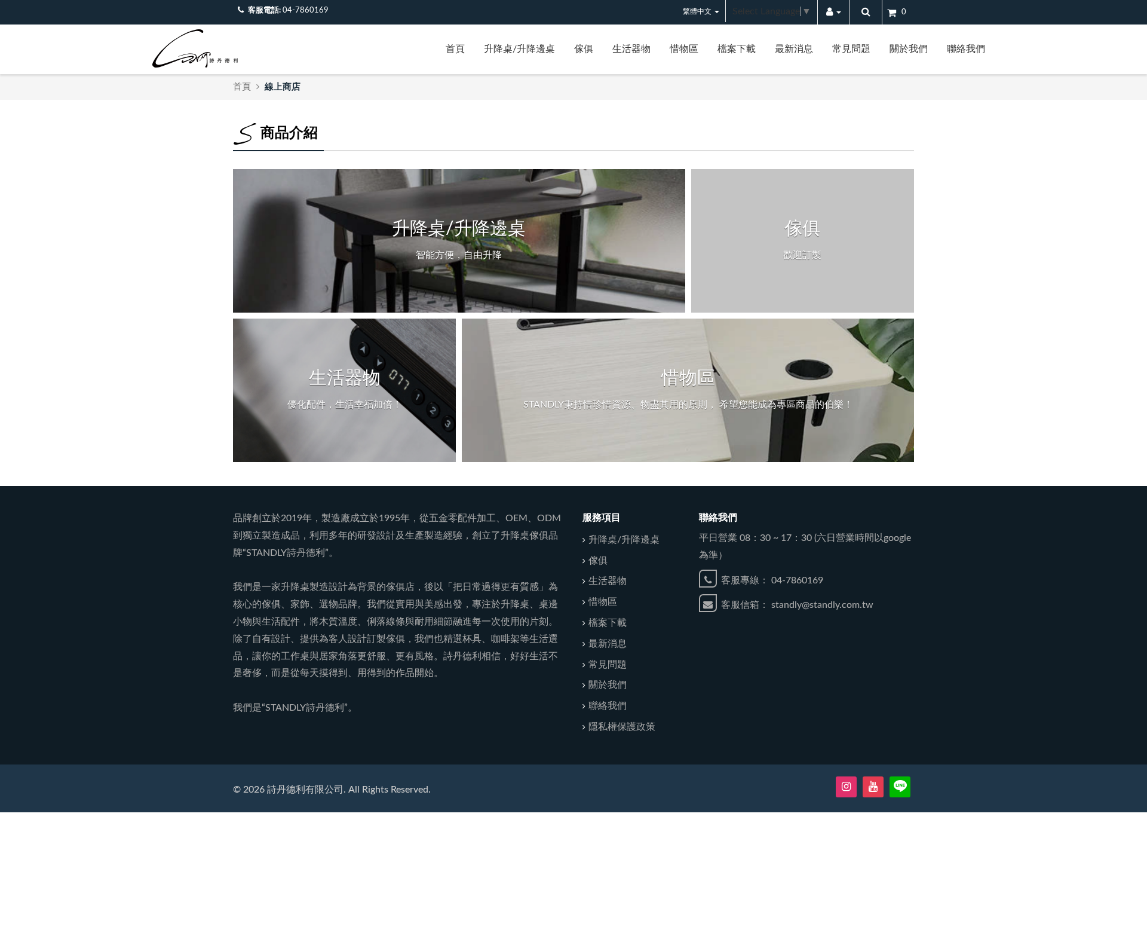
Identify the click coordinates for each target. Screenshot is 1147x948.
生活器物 (631, 49)
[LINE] (900, 786)
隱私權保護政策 (621, 727)
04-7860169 (306, 10)
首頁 (455, 49)
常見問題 (851, 49)
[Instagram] (846, 786)
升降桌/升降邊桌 (519, 49)
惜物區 (684, 49)
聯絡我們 (966, 49)
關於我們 (909, 49)
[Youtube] (873, 786)
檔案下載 (736, 49)
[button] (833, 12)
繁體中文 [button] (698, 11)
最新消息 (794, 49)
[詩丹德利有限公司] (195, 48)
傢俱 (583, 49)
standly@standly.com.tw (822, 605)
